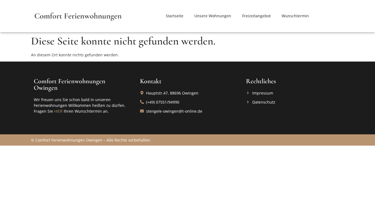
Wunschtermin (295, 15)
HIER (58, 111)
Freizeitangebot (256, 15)
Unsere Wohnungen (212, 15)
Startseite (174, 15)
